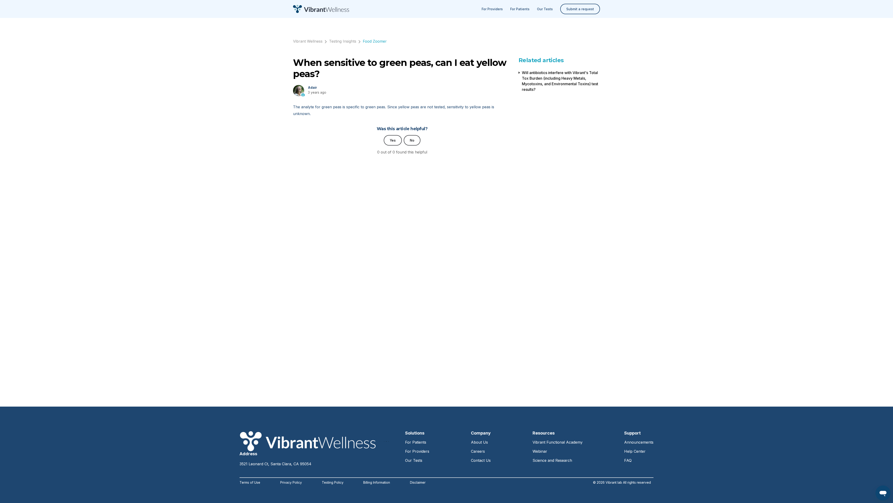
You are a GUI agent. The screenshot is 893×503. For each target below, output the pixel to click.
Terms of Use (250, 482)
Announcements (638, 442)
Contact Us (481, 460)
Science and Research (552, 460)
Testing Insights (342, 41)
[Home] (321, 9)
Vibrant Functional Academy (558, 442)
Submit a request (580, 9)
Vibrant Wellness (308, 41)
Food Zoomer (375, 41)
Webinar (540, 451)
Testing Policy (332, 482)
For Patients (520, 9)
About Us (479, 442)
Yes (393, 140)
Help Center (635, 451)
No (412, 140)
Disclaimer (418, 482)
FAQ (628, 460)
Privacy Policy (291, 482)
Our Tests (545, 9)
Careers (478, 451)
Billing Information (376, 482)
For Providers (492, 9)
